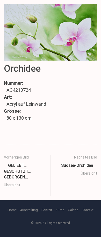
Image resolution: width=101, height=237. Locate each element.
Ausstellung (29, 210)
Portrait (46, 210)
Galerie (73, 210)
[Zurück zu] (25, 193)
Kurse (60, 210)
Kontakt (87, 210)
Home (12, 210)
